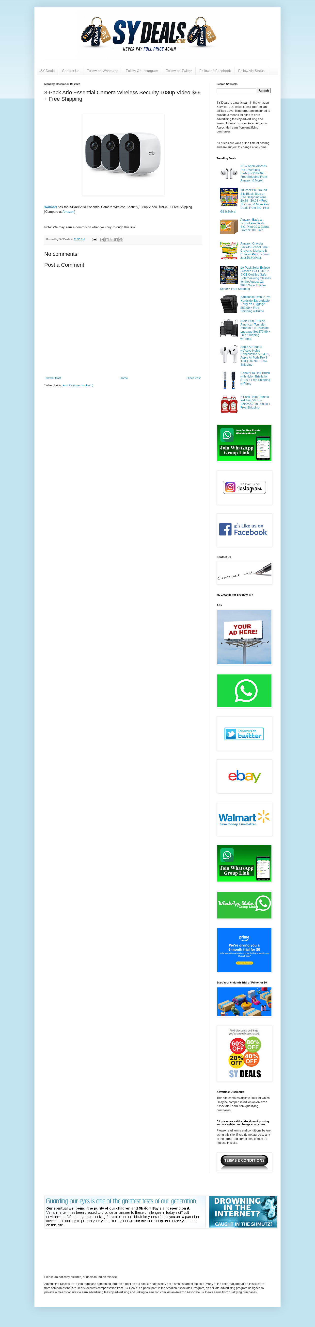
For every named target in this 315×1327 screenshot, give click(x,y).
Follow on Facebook (215, 71)
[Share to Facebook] (116, 239)
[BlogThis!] (106, 239)
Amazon (68, 211)
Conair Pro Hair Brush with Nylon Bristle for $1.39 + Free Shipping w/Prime (255, 378)
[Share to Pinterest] (120, 239)
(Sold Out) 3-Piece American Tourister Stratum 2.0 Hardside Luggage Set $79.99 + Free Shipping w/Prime (255, 330)
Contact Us (70, 71)
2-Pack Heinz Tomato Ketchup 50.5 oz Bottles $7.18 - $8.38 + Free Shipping (255, 402)
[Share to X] (111, 239)
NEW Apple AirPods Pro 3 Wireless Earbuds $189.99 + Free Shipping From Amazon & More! (253, 173)
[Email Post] (94, 239)
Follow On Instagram (142, 71)
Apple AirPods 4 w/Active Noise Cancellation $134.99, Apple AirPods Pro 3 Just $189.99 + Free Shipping (255, 355)
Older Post (194, 378)
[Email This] (102, 239)
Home (124, 378)
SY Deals (47, 71)
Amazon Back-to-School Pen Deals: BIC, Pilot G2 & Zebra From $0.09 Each (254, 225)
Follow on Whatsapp (102, 71)
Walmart (50, 207)
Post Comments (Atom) (78, 385)
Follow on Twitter (179, 71)
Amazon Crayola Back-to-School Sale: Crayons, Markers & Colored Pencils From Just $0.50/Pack (254, 251)
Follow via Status (251, 71)
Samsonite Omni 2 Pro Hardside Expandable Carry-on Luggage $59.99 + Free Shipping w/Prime (255, 304)
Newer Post (53, 378)
